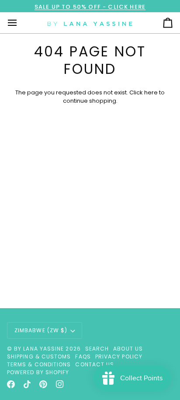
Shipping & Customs (39, 356)
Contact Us (94, 364)
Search (97, 348)
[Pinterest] (43, 384)
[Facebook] (11, 384)
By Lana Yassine (39, 348)
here (151, 92)
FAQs (82, 356)
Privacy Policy (118, 356)
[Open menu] (20, 22)
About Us (128, 348)
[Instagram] (60, 384)
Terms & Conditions (39, 364)
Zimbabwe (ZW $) (40, 330)
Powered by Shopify (38, 372)
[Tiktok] (27, 384)
